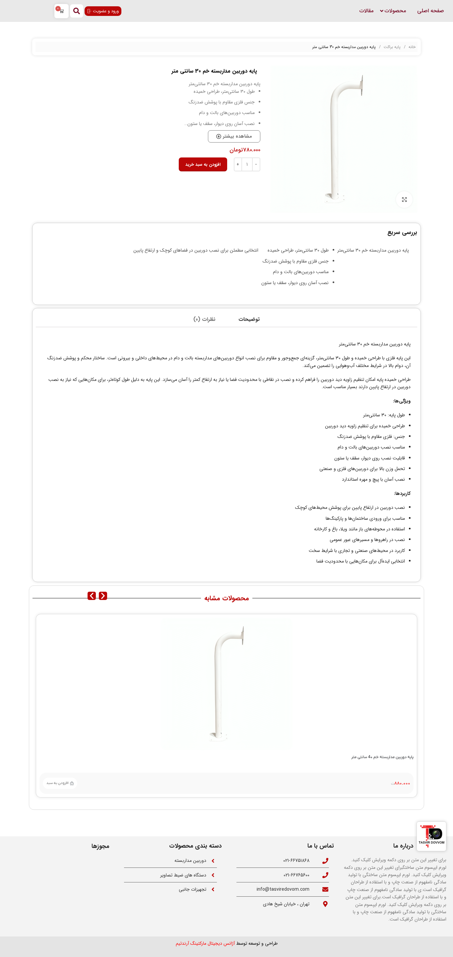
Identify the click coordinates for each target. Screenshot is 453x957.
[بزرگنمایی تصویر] (404, 199)
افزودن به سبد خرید (203, 164)
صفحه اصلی (430, 11)
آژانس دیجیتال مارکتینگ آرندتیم (205, 943)
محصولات (395, 11)
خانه (411, 47)
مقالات (366, 11)
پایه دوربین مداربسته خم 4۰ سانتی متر (382, 757)
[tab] (249, 319)
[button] (92, 596)
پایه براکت (391, 47)
